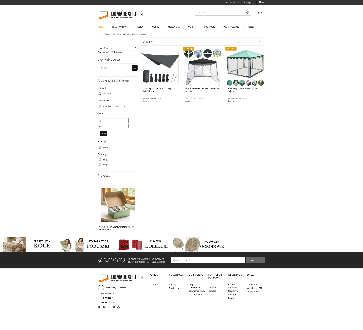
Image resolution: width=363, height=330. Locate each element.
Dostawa (212, 287)
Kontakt (153, 284)
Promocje (232, 294)
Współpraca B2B (254, 288)
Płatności (212, 291)
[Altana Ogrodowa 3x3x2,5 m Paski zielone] (245, 67)
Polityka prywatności (233, 286)
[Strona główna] (121, 15)
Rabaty (231, 298)
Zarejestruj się (176, 288)
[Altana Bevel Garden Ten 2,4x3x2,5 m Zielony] (203, 67)
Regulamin (233, 291)
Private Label (253, 291)
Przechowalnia (195, 294)
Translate (118, 52)
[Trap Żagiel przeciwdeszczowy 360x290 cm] (160, 67)
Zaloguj (172, 284)
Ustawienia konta (196, 291)
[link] (118, 94)
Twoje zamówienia (194, 286)
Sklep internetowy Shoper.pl (182, 314)
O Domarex (252, 284)
